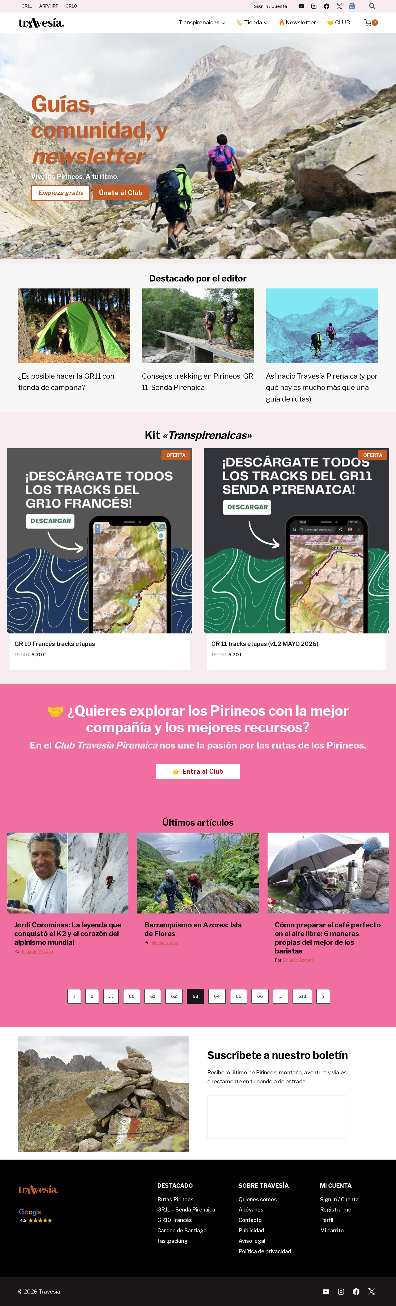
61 (152, 996)
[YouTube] (301, 6)
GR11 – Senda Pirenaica (186, 1210)
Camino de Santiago (182, 1230)
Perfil (326, 1220)
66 (260, 996)
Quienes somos (258, 1199)
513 (302, 996)
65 (238, 996)
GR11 (26, 6)
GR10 (71, 6)
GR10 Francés (174, 1220)
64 (217, 996)
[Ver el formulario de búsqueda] (372, 6)
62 (174, 996)
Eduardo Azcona (37, 951)
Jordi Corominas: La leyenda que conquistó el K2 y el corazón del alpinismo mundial (67, 934)
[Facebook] (326, 6)
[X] (339, 6)
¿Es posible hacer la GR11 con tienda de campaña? (66, 382)
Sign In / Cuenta (270, 6)
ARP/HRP (49, 6)
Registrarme (335, 1210)
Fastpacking (172, 1241)
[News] (351, 6)
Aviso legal (252, 1241)
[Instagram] (313, 6)
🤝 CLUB (338, 22)
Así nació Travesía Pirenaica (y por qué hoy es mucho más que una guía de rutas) (322, 387)
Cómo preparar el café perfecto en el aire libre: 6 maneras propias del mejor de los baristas (328, 938)
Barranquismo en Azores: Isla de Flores (193, 929)
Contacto (250, 1220)
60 (132, 996)
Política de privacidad (265, 1251)
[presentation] (67, 873)
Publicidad (251, 1230)
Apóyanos (251, 1210)
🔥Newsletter (297, 22)
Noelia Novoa (165, 942)
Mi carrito (332, 1230)
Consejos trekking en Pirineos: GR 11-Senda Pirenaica (197, 382)
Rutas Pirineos (175, 1199)
